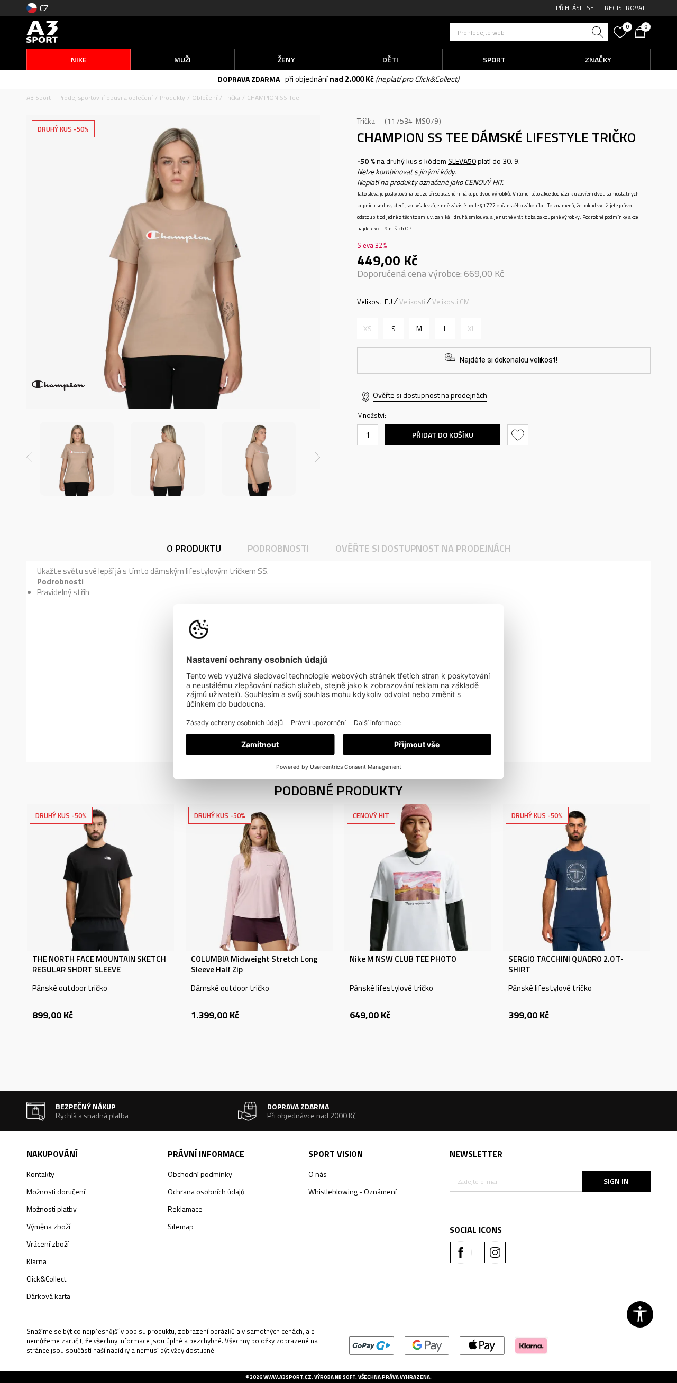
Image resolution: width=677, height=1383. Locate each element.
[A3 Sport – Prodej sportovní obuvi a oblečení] (42, 31)
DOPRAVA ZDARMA (249, 79)
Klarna (36, 1261)
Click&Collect (46, 1278)
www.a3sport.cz (287, 1377)
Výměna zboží (48, 1226)
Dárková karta (48, 1296)
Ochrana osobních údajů (206, 1191)
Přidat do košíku (442, 434)
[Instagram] (495, 1252)
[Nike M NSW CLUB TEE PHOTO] (417, 877)
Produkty (172, 97)
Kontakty (40, 1174)
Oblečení (204, 97)
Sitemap (181, 1226)
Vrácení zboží (47, 1243)
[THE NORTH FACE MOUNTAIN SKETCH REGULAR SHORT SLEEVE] (100, 877)
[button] (529, 32)
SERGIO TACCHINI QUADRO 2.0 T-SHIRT (566, 964)
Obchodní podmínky (200, 1174)
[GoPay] (371, 1345)
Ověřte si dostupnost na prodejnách (430, 395)
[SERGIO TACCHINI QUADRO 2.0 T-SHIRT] (576, 877)
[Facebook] (460, 1252)
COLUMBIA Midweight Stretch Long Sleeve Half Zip (254, 964)
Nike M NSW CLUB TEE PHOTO (403, 959)
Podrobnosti (278, 548)
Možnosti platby (51, 1208)
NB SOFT (345, 1377)
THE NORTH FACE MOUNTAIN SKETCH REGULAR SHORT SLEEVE (99, 964)
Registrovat (625, 8)
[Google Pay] (427, 1345)
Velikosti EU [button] (374, 301)
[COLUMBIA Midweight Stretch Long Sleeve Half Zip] (259, 877)
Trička (232, 97)
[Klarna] (531, 1345)
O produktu (194, 548)
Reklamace (185, 1208)
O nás (317, 1174)
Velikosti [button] (412, 301)
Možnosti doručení (55, 1191)
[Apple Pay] (482, 1345)
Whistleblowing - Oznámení (352, 1191)
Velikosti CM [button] (451, 301)
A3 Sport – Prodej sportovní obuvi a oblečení (89, 97)
